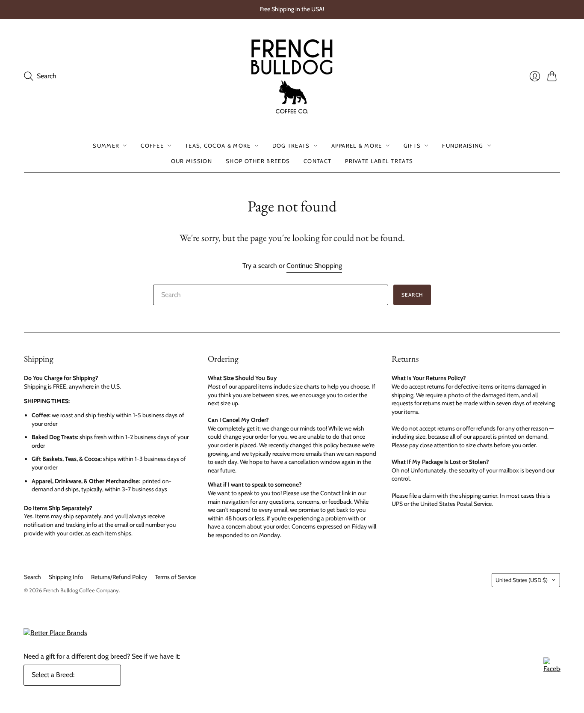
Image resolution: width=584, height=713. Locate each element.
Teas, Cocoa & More (218, 145)
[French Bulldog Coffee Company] (292, 76)
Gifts (412, 145)
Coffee (152, 145)
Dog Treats (291, 145)
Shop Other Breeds (258, 160)
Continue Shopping (314, 265)
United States (522, 579)
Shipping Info (66, 577)
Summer (106, 145)
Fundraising (462, 145)
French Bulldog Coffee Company (81, 590)
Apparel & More (356, 145)
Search (412, 294)
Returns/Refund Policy (119, 577)
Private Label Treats (379, 160)
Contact (317, 160)
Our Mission (191, 160)
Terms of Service (175, 577)
